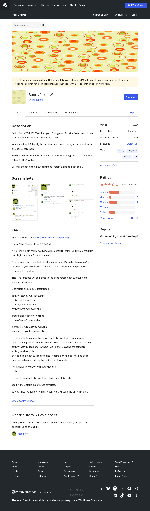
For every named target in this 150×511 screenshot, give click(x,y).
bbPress (120, 471)
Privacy (15, 476)
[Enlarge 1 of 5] (33, 187)
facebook (127, 156)
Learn (66, 462)
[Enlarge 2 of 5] (33, 202)
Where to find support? (24, 401)
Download (131, 97)
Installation (51, 112)
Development (71, 112)
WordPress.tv (71, 476)
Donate (94, 471)
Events (92, 466)
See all (134, 217)
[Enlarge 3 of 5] (61, 187)
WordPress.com (124, 462)
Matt (118, 466)
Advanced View (108, 165)
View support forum (110, 243)
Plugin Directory (19, 15)
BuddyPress (122, 476)
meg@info (37, 99)
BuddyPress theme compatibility (52, 237)
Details (18, 112)
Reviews (33, 112)
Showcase (43, 462)
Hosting (15, 471)
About (15, 462)
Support (134, 112)
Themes (42, 466)
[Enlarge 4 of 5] (90, 187)
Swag (93, 476)
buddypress (131, 151)
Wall (135, 156)
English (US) (132, 143)
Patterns (42, 476)
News (14, 466)
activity (121, 151)
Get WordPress (136, 5)
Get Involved (95, 462)
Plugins (41, 471)
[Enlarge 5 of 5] (90, 203)
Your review (106, 217)
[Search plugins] (43, 25)
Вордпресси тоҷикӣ (49, 492)
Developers (69, 471)
